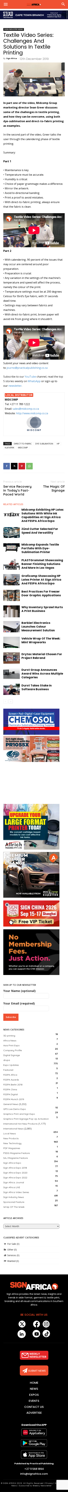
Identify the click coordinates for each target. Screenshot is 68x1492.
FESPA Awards (11, 1079)
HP (58, 443)
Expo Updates (11, 1065)
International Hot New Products (20, 1123)
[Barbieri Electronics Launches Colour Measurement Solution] (11, 626)
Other (10, 1249)
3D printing (9, 1035)
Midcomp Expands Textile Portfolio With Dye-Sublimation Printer (40, 548)
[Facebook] (6, 466)
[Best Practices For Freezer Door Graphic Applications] (11, 595)
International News (13, 1128)
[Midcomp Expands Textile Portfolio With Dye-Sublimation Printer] (11, 547)
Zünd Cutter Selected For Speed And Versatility (39, 531)
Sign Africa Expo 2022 (15, 1177)
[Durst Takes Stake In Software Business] (11, 689)
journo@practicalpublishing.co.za (27, 368)
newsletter (15, 386)
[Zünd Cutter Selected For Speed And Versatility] (11, 532)
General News (10, 1104)
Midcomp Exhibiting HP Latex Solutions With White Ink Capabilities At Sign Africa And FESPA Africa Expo (42, 515)
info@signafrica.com (34, 1474)
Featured (8, 1069)
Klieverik (9, 447)
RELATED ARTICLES (13, 504)
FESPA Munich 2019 (13, 1099)
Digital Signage (11, 1055)
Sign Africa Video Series (16, 1192)
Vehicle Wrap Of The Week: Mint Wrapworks (40, 640)
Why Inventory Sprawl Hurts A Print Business (42, 609)
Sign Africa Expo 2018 (15, 1167)
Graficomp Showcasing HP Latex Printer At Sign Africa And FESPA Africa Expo (41, 579)
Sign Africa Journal (13, 1182)
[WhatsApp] (29, 466)
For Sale (11, 1243)
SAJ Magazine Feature (15, 1158)
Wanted (11, 1261)
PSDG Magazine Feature (16, 1153)
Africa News (9, 1040)
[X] (14, 466)
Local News (9, 1133)
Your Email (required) (19, 1003)
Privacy (49, 1483)
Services (11, 1255)
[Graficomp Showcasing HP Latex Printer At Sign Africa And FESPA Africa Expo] (11, 579)
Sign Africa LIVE (11, 1187)
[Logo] (34, 1286)
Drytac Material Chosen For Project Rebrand (41, 656)
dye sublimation (44, 443)
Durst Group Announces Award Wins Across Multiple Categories (42, 673)
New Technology (12, 1143)
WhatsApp (34, 381)
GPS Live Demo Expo (14, 1109)
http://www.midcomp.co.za (32, 413)
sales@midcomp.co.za (26, 409)
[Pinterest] (21, 466)
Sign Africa (11, 58)
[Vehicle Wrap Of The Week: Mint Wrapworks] (11, 642)
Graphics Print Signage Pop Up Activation (26, 1118)
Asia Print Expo (11, 1045)
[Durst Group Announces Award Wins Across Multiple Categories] (11, 673)
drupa (6, 1060)
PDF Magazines (11, 1148)
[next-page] (11, 701)
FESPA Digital (10, 1094)
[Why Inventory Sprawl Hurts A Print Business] (11, 611)
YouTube (30, 376)
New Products (11, 1138)
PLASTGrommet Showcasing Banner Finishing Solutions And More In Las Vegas (42, 564)
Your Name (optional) (19, 991)
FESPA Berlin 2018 (12, 1084)
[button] (5, 4)
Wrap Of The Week (13, 1206)
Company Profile (12, 1050)
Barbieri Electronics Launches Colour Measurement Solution (38, 626)
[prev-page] (5, 701)
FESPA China (10, 1089)
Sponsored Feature (13, 1202)
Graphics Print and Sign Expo (19, 1113)
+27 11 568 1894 (34, 1469)
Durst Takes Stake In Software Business (36, 687)
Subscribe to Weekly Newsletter (35, 1485)
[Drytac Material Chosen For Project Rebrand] (11, 658)
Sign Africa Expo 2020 (15, 1172)
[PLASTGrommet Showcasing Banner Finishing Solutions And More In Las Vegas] (11, 564)
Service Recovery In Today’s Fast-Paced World (17, 490)
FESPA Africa (10, 1074)
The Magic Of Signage (54, 488)
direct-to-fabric (23, 443)
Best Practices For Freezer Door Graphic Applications (41, 593)
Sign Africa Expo (12, 1162)
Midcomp (23, 447)
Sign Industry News (13, 29)
